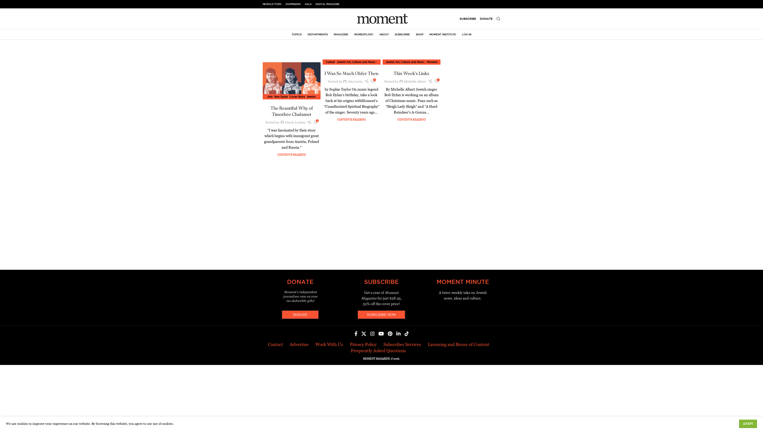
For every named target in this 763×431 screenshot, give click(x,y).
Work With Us (329, 344)
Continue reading (291, 154)
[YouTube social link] (381, 334)
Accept (748, 423)
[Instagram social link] (372, 334)
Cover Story (297, 96)
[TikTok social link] (407, 334)
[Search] (498, 19)
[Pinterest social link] (390, 334)
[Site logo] (381, 18)
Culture (330, 61)
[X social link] (363, 334)
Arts (270, 96)
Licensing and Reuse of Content (458, 344)
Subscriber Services (402, 344)
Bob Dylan (281, 96)
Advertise (299, 344)
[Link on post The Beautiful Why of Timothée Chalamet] (292, 79)
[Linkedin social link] (398, 334)
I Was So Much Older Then (351, 73)
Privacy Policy (363, 344)
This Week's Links (411, 73)
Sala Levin (355, 81)
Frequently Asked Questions (378, 350)
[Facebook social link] (355, 334)
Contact (275, 344)
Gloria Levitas (295, 122)
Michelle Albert (415, 81)
